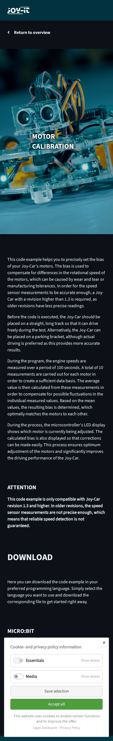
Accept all (56, 704)
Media (31, 676)
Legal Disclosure (45, 727)
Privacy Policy (70, 727)
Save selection (56, 691)
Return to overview (32, 33)
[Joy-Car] (18, 10)
